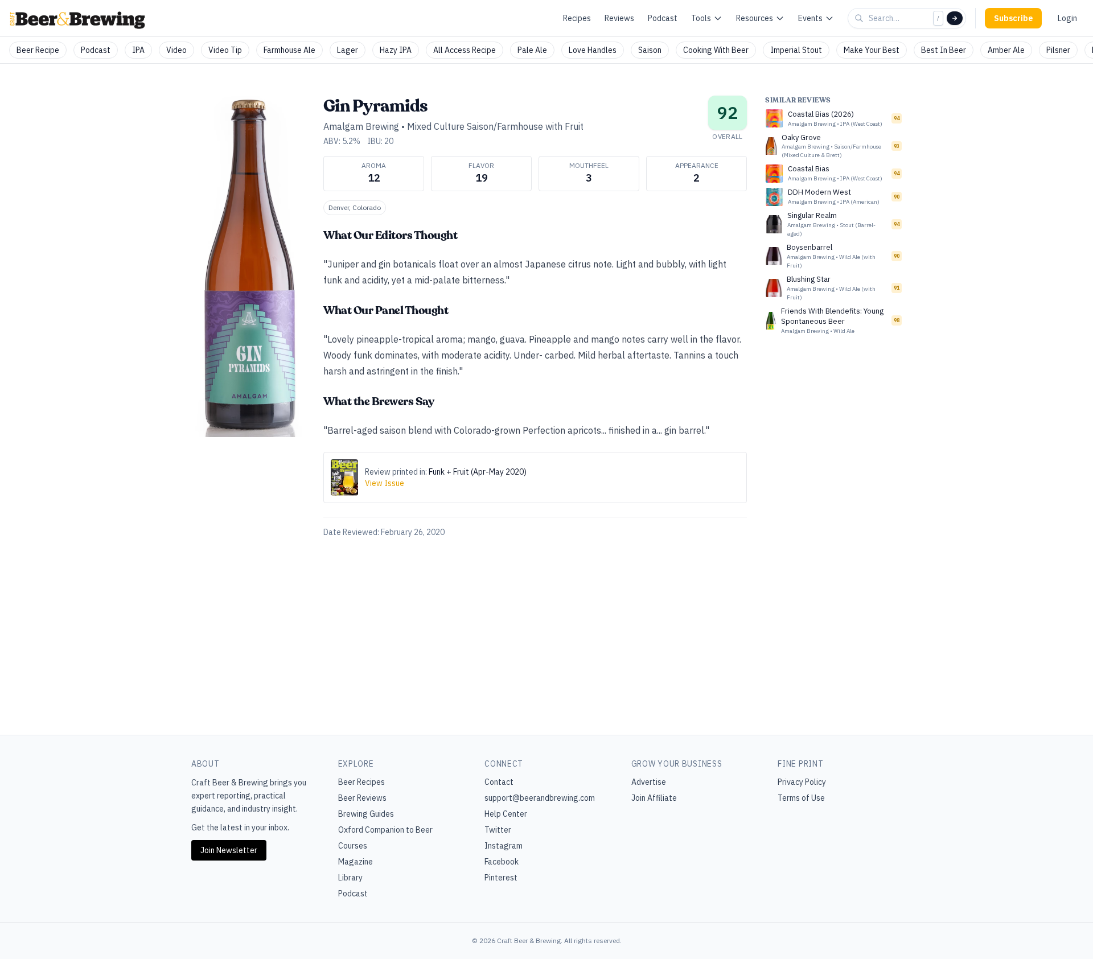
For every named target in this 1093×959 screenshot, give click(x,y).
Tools (701, 18)
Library (350, 877)
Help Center (505, 814)
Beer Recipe (38, 50)
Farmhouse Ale (289, 50)
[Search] (955, 18)
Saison (649, 50)
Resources (754, 18)
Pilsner (1058, 50)
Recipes (577, 18)
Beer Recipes (361, 782)
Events (810, 18)
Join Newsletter (228, 850)
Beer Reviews (362, 798)
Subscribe (1013, 18)
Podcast (662, 18)
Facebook (501, 862)
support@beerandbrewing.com (539, 798)
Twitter (497, 830)
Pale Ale (532, 50)
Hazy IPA (396, 50)
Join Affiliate (654, 798)
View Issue (384, 483)
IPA (138, 50)
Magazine (355, 862)
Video (176, 50)
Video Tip (225, 50)
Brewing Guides (366, 814)
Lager (347, 50)
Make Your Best (871, 50)
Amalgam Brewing (361, 126)
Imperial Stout (796, 50)
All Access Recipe (464, 50)
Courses (352, 846)
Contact (498, 782)
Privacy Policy (802, 782)
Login (1067, 18)
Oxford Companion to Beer (385, 830)
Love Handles (593, 50)
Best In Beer (943, 50)
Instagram (503, 846)
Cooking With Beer (716, 50)
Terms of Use (801, 798)
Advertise (648, 782)
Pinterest (500, 877)
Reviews (619, 18)
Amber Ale (1006, 50)
